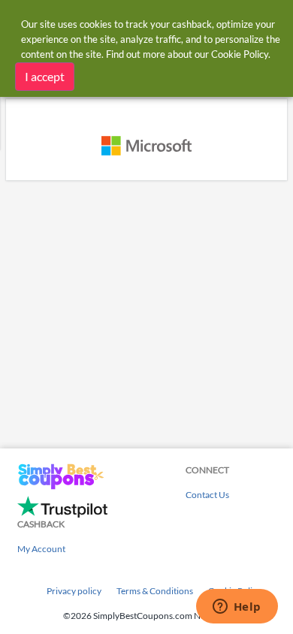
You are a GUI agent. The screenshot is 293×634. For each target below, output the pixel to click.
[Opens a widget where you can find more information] (236, 607)
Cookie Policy (239, 54)
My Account (41, 548)
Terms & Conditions (154, 590)
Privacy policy (74, 590)
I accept (45, 76)
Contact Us (207, 494)
